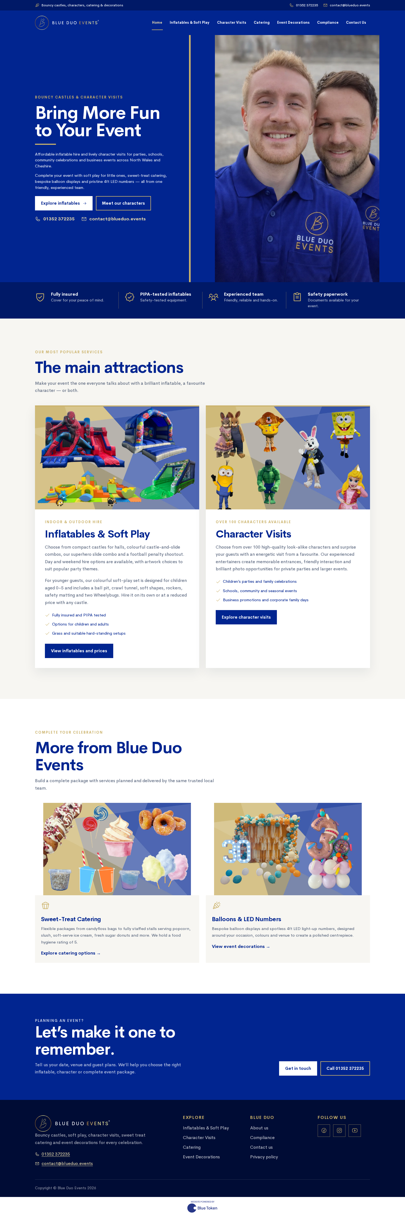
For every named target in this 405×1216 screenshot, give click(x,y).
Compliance (328, 22)
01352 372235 (307, 5)
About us (259, 1128)
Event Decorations (293, 22)
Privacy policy (264, 1157)
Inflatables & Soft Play (189, 22)
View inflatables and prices (79, 650)
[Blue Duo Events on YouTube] (355, 1130)
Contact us (261, 1147)
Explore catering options (71, 953)
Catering (262, 22)
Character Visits (231, 22)
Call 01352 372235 (345, 1068)
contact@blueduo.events (350, 5)
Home (157, 22)
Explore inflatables (60, 203)
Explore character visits (246, 617)
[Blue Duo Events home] (67, 23)
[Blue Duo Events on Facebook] (324, 1130)
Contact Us (356, 22)
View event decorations (241, 946)
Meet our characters (123, 203)
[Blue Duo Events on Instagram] (339, 1130)
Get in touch (298, 1068)
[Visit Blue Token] (202, 1206)
